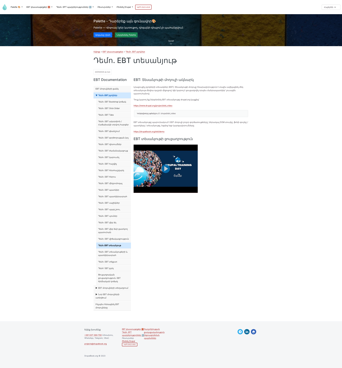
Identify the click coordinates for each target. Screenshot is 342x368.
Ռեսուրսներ (104, 7)
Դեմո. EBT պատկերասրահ (112, 196)
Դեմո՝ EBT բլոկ (106, 268)
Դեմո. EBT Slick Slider (109, 108)
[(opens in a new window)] (240, 331)
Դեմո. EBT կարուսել (108, 157)
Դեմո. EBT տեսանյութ (109, 245)
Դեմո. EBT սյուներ (107, 216)
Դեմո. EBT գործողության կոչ (113, 137)
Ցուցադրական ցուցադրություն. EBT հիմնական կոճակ (109, 278)
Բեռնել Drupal (124, 7)
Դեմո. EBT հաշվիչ (107, 164)
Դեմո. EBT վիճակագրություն (113, 239)
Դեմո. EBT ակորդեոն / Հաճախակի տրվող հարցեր (113, 123)
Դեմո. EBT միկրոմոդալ (110, 183)
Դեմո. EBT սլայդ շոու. (109, 209)
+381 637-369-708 (93, 335)
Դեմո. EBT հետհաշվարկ (111, 170)
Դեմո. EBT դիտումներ (109, 144)
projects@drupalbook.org (95, 344)
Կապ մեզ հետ (143, 7)
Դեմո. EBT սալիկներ (109, 203)
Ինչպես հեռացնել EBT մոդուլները (107, 306)
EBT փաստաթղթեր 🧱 (38, 7)
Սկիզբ (97, 51)
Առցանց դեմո (102, 35)
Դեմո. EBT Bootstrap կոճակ (112, 101)
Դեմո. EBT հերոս (107, 177)
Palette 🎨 (16, 7)
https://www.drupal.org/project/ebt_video (153, 105)
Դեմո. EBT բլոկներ (135, 51)
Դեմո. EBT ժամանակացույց (113, 150)
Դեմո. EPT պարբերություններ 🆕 (74, 7)
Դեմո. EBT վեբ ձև (107, 222)
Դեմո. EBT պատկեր (108, 190)
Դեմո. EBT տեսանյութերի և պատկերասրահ (113, 253)
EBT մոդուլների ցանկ (107, 88)
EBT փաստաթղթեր (113, 51)
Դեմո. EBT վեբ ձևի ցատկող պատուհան (113, 231)
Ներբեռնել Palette (126, 35)
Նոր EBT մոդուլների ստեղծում (107, 296)
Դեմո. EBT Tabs (106, 115)
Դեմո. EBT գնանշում (109, 131)
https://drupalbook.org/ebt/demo (149, 131)
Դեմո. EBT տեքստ (107, 261)
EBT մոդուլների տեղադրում (113, 288)
